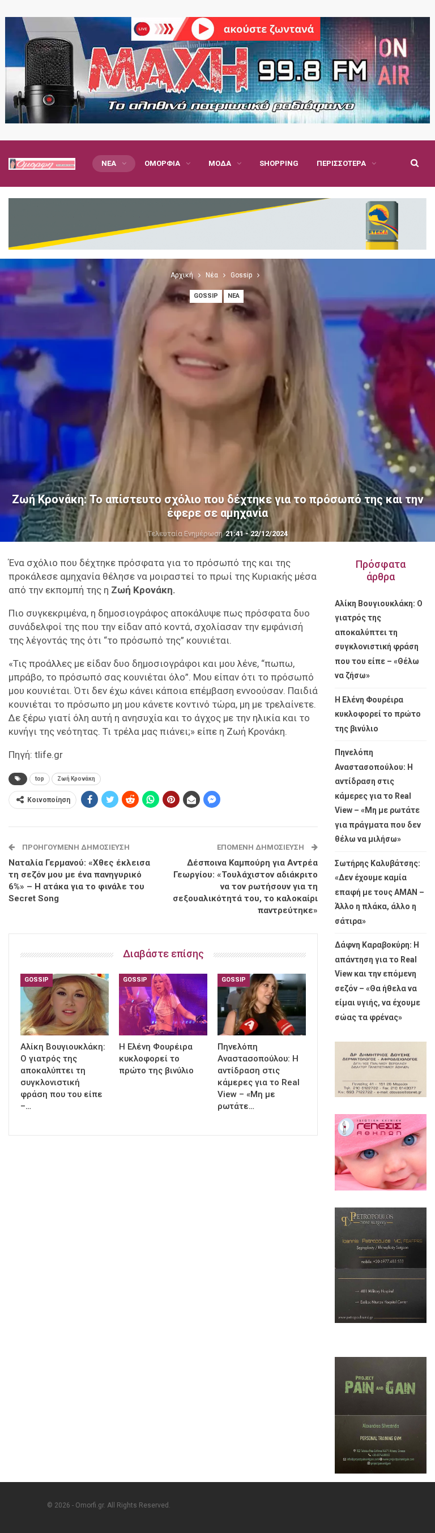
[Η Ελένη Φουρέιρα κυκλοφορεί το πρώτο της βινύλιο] (163, 1004)
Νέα (108, 163)
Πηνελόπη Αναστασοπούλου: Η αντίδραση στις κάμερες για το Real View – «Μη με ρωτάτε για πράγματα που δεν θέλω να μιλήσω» (378, 795)
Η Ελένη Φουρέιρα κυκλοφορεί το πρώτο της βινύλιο (378, 714)
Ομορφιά (162, 163)
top (39, 779)
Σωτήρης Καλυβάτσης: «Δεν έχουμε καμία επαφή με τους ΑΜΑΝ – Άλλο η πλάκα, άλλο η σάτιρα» (379, 892)
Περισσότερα (341, 163)
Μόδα (219, 163)
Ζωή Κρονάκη (76, 779)
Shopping (278, 163)
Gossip (206, 295)
